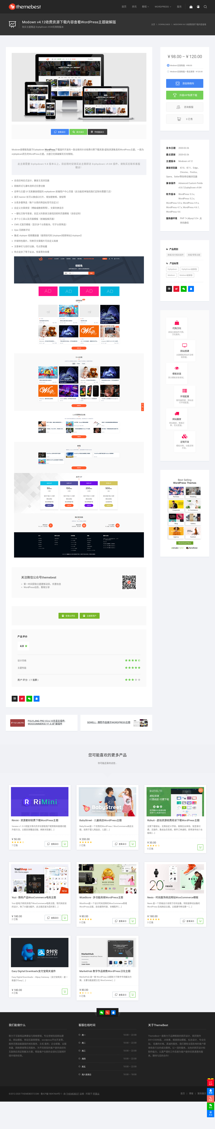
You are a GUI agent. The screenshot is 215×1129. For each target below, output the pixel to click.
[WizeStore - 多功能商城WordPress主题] (107, 877)
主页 (153, 24)
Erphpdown (172, 269)
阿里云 (96, 1094)
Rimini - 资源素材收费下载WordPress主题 (35, 820)
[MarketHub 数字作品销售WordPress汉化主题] (107, 951)
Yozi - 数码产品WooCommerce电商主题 (34, 897)
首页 (124, 6)
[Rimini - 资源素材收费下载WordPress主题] (40, 800)
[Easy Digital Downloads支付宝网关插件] (40, 951)
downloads (164, 24)
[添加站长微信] (29, 699)
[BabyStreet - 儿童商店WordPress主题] (107, 800)
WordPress (162, 6)
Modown (171, 275)
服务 (179, 6)
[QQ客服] (113, 1012)
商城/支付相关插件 (176, 255)
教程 (144, 6)
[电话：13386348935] (107, 1012)
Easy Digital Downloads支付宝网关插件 (34, 971)
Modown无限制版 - (181, 65)
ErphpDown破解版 (189, 269)
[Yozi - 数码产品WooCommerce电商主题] (40, 877)
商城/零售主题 (194, 255)
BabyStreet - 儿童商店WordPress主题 (100, 820)
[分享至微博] (22, 699)
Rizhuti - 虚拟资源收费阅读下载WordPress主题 (173, 820)
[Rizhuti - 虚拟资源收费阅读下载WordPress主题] (175, 800)
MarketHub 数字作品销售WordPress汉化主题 (104, 971)
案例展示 (201, 1093)
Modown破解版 (186, 275)
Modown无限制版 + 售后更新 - (186, 71)
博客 (191, 1093)
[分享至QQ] (36, 699)
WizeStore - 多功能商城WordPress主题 (101, 897)
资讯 (134, 6)
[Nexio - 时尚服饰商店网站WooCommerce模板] (175, 877)
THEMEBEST (72, 1094)
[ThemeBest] (25, 7)
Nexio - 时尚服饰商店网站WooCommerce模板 (172, 897)
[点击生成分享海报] (15, 699)
